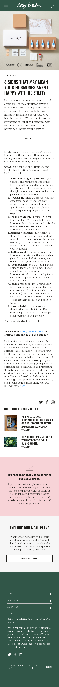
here (22, 173)
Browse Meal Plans (30, 558)
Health (28, 138)
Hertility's (16, 161)
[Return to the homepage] (29, 5)
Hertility (37, 320)
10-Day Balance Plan (31, 331)
